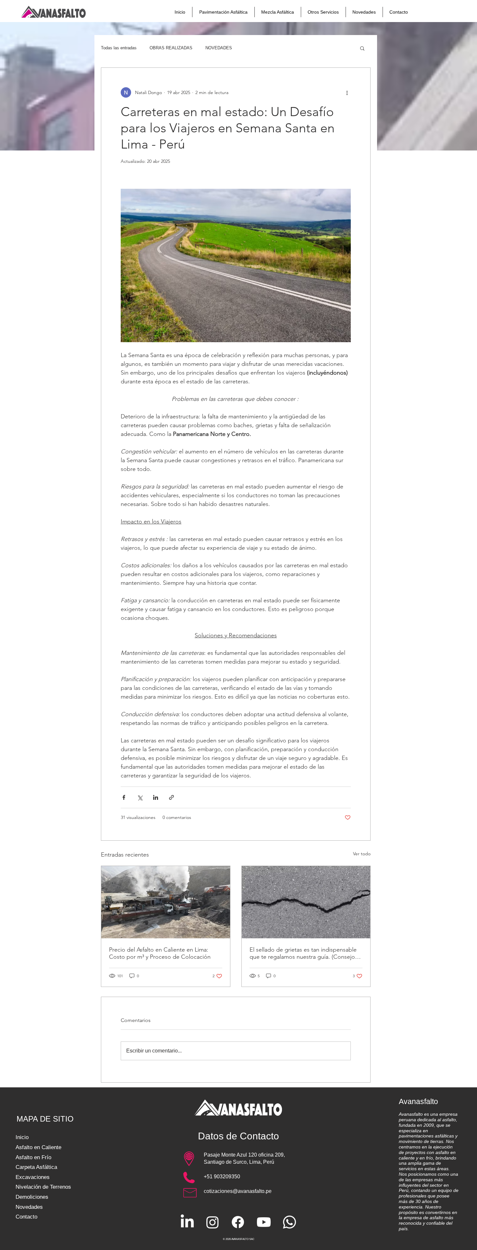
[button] (362, 48)
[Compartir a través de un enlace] (171, 797)
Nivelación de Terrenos (43, 1187)
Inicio (22, 1137)
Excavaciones (33, 1177)
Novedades (29, 1207)
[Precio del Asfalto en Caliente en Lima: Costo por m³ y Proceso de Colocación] (165, 902)
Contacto (26, 1217)
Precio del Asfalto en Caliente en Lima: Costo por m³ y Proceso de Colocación (160, 953)
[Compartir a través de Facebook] (124, 797)
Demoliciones (32, 1197)
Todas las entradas (119, 47)
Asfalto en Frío (33, 1157)
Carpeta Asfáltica (36, 1167)
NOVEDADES (218, 47)
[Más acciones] (347, 92)
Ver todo (362, 854)
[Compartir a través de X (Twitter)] (140, 797)
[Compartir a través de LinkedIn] (156, 797)
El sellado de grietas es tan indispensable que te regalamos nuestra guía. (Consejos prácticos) (304, 953)
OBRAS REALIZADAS (171, 47)
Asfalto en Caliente (38, 1147)
